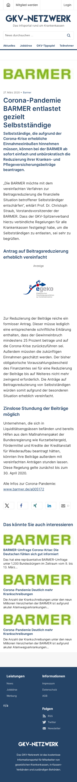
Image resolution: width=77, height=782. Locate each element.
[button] (8, 505)
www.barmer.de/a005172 (23, 489)
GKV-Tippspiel (46, 46)
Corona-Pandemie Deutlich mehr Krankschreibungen (28, 592)
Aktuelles (9, 46)
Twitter (52, 722)
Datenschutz (49, 689)
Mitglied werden (27, 5)
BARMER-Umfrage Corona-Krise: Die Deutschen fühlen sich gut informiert (31, 552)
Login (67, 5)
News (10, 683)
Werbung (12, 695)
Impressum (48, 683)
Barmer (27, 92)
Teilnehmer (67, 46)
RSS (50, 716)
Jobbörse (26, 46)
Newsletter (54, 728)
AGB (44, 695)
